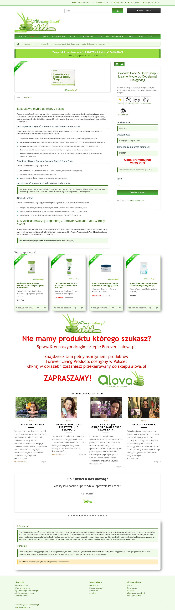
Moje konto (93, 585)
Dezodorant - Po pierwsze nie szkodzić (69, 427)
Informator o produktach (136, 593)
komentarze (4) (59, 454)
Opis (18, 97)
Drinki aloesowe (31, 424)
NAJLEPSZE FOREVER (59, 36)
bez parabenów (43, 44)
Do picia (73, 36)
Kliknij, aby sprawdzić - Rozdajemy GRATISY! (87, 55)
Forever (120, 103)
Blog (150, 36)
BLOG (31, 421)
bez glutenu (129, 103)
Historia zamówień (96, 588)
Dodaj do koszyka (137, 192)
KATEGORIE (22, 36)
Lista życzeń (93, 591)
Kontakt (129, 585)
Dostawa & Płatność (21, 585)
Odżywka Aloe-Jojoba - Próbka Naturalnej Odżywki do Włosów (30, 285)
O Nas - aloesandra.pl (22, 588)
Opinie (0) (27, 97)
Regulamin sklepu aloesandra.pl (26, 591)
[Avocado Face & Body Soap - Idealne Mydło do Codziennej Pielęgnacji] (62, 77)
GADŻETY (141, 36)
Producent (28, 44)
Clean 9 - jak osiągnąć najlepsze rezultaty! (106, 427)
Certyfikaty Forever (21, 596)
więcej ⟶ (45, 462)
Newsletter (93, 593)
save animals (146, 103)
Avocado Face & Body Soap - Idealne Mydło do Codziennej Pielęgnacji (80, 44)
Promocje (130, 591)
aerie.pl (36, 605)
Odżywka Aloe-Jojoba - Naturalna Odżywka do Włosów (66, 285)
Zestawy (99, 36)
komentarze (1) (21, 462)
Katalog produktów (134, 596)
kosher (137, 103)
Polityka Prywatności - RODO (24, 593)
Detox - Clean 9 (144, 424)
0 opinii (131, 200)
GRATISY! (45, 36)
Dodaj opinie (139, 200)
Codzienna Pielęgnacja (114, 36)
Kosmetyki (130, 36)
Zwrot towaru (132, 588)
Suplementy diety (86, 36)
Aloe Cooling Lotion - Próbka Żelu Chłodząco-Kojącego (143, 284)
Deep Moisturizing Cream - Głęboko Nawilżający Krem (105, 284)
